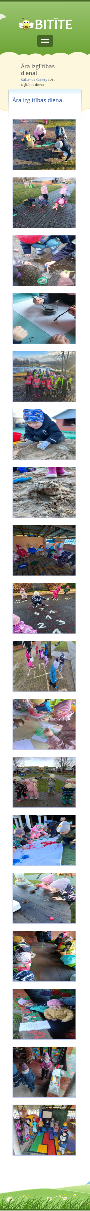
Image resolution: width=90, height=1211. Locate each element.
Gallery (41, 79)
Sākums (27, 79)
